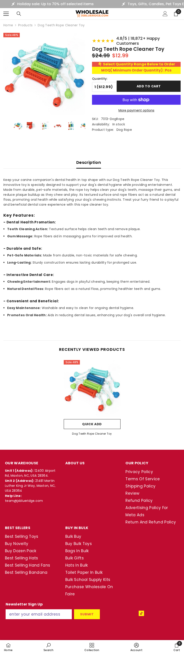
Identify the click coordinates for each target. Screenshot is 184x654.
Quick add (92, 424)
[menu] (6, 13)
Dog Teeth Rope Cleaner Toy (92, 434)
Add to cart (149, 86)
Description (88, 162)
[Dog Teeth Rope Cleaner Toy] (92, 388)
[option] (92, 399)
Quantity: (99, 78)
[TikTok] (141, 613)
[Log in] (165, 13)
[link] (48, 647)
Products (25, 25)
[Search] (19, 13)
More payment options (136, 110)
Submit (87, 614)
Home (8, 25)
